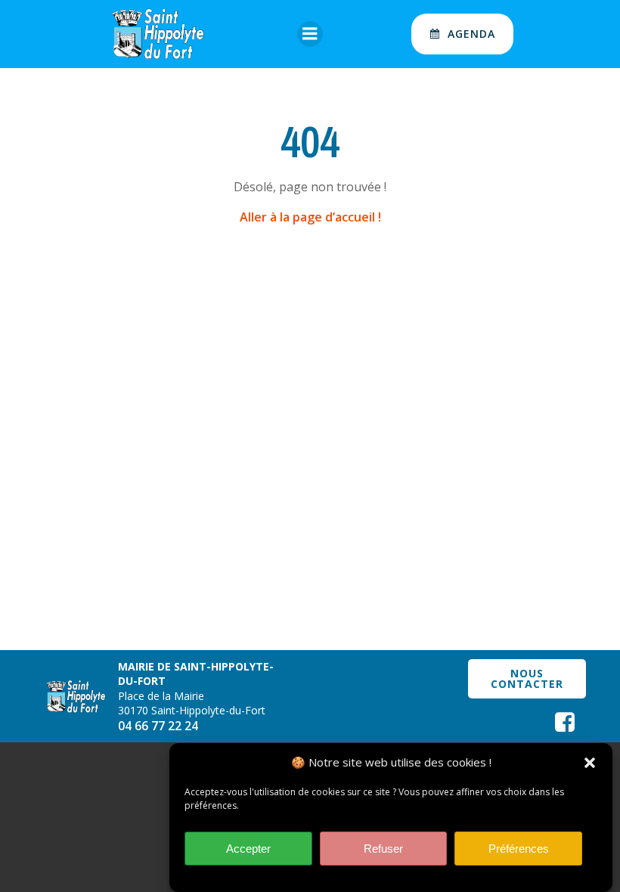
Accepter (248, 848)
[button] (589, 762)
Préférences (518, 848)
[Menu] (310, 34)
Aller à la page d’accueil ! (310, 217)
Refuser (383, 848)
